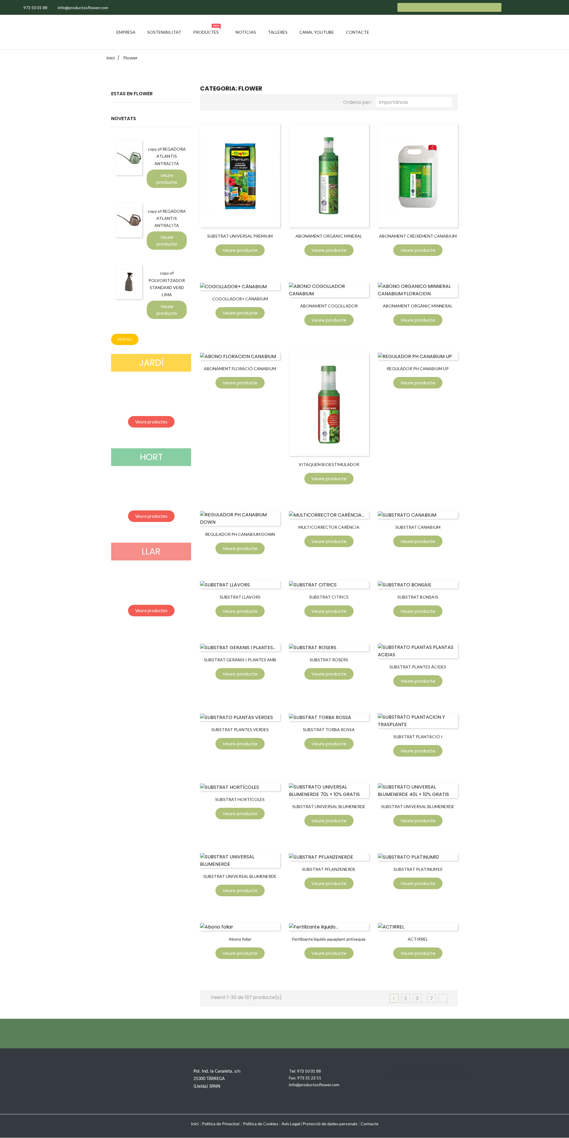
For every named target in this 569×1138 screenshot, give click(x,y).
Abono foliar (240, 939)
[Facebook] (395, 1075)
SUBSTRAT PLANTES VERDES (240, 729)
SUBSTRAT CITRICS (329, 596)
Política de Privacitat (221, 1123)
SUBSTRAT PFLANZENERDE (329, 869)
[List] (220, 101)
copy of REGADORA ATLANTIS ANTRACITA (167, 156)
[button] (151, 422)
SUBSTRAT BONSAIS (417, 596)
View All (124, 339)
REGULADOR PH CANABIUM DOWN (240, 534)
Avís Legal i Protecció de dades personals (319, 1123)
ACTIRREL (418, 939)
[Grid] (210, 101)
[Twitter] (411, 1075)
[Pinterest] (460, 1075)
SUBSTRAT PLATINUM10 (418, 869)
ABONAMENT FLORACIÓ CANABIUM (240, 368)
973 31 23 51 (309, 1077)
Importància (415, 102)
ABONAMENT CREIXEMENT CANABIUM (418, 235)
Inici (195, 1123)
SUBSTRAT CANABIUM (417, 527)
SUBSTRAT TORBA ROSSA (329, 729)
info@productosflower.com (314, 1084)
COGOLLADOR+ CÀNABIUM (240, 298)
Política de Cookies (260, 1123)
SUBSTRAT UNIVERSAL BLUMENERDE (239, 876)
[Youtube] (444, 1075)
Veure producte (166, 178)
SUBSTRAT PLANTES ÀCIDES (417, 666)
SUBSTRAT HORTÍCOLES (240, 799)
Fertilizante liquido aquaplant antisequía (328, 939)
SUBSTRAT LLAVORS (240, 596)
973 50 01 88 (309, 1070)
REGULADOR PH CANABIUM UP (418, 368)
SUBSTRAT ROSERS (329, 659)
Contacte (369, 1123)
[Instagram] (427, 1075)
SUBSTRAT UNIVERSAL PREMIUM (240, 235)
